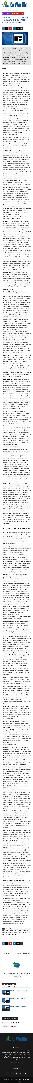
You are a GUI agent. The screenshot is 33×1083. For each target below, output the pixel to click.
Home (3, 10)
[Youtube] (25, 1073)
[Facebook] (3, 28)
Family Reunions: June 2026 (18, 1006)
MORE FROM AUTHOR (10, 986)
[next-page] (5, 1014)
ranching (8, 934)
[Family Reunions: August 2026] (6, 992)
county (24, 930)
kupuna (11, 930)
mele (3, 930)
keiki (7, 930)
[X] (6, 28)
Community (8, 10)
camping (14, 934)
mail (3, 934)
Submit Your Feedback (9, 1026)
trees (3, 932)
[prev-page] (3, 1014)
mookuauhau (27, 928)
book (28, 930)
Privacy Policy (17, 1081)
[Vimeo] (20, 1073)
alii (15, 930)
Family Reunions (16, 10)
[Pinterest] (10, 28)
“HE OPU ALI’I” (5, 953)
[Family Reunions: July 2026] (6, 1000)
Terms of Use (10, 1081)
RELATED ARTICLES (9, 984)
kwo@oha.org (19, 1062)
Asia (20, 932)
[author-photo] (16, 968)
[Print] (21, 28)
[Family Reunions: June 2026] (6, 1008)
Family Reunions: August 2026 (19, 991)
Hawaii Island (9, 928)
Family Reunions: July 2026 (18, 998)
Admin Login (24, 1081)
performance (9, 932)
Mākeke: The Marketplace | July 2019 (24, 954)
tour (29, 932)
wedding (25, 932)
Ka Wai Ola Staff (7, 22)
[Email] (18, 28)
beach (15, 928)
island (19, 930)
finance (15, 932)
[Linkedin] (14, 28)
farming (20, 928)
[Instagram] (12, 1073)
